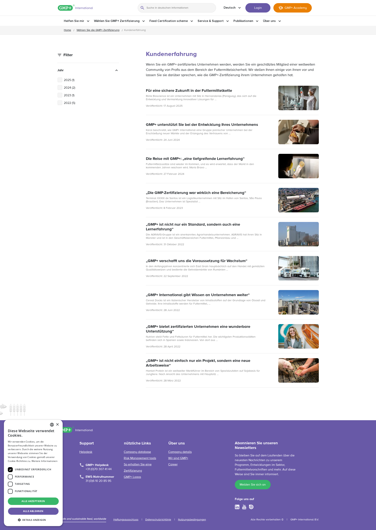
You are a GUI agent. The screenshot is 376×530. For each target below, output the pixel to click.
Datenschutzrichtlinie (158, 519)
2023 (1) (69, 95)
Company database (137, 452)
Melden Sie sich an (253, 484)
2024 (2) (69, 87)
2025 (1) (69, 80)
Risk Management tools (140, 458)
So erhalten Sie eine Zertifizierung (138, 467)
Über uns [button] (269, 21)
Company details (180, 452)
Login (258, 8)
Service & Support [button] (211, 21)
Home (67, 30)
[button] (33, 519)
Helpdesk (85, 452)
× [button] (57, 424)
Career (173, 464)
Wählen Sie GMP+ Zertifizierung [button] (117, 21)
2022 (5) (69, 103)
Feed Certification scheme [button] (168, 21)
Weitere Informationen (44, 461)
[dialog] (33, 473)
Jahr (60, 70)
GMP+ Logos (132, 477)
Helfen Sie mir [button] (74, 21)
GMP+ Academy (296, 8)
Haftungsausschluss (125, 519)
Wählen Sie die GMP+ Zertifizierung (98, 30)
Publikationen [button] (243, 21)
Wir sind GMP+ (178, 458)
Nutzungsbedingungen (192, 519)
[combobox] (52, 425)
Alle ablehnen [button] (33, 511)
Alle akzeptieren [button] (33, 501)
